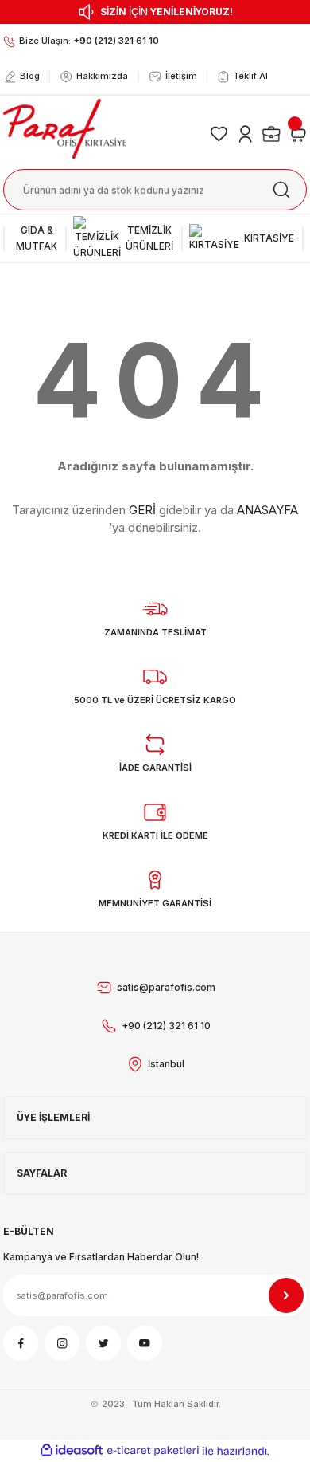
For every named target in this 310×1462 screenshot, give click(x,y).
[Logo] (64, 128)
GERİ (142, 509)
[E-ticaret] (153, 1450)
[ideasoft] (71, 1451)
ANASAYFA (267, 509)
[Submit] (286, 1295)
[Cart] (297, 134)
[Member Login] (245, 134)
